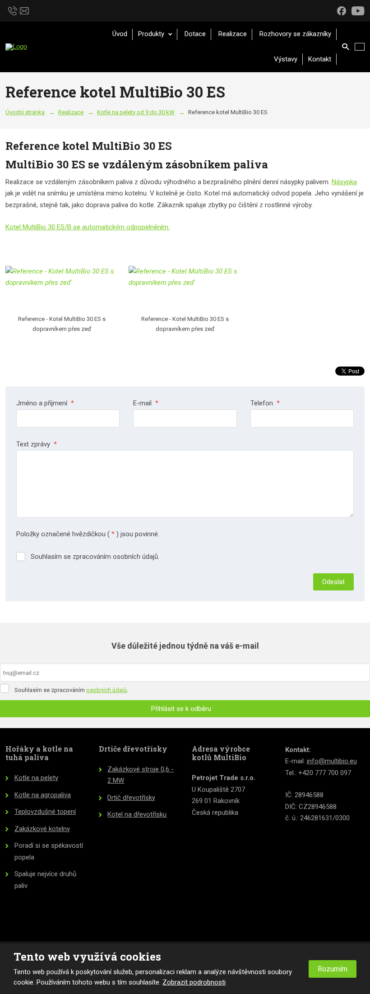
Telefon (265, 403)
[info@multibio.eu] (24, 10)
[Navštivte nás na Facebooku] (341, 10)
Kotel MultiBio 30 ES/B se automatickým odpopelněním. (87, 227)
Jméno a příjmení (45, 403)
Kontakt (319, 59)
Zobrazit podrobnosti (194, 982)
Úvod (119, 34)
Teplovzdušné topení (45, 812)
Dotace (195, 34)
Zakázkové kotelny (42, 829)
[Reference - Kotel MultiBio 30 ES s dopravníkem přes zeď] (61, 288)
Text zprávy (36, 444)
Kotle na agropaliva (42, 795)
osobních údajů (106, 690)
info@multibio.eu (332, 761)
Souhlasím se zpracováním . (71, 690)
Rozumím (332, 969)
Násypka (344, 182)
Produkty (152, 34)
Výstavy (285, 59)
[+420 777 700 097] (12, 10)
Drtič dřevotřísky (131, 798)
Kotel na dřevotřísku (136, 814)
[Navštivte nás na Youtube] (358, 10)
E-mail (145, 403)
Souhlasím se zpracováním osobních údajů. (95, 557)
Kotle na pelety (36, 778)
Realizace (232, 34)
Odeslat (333, 582)
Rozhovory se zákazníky (295, 34)
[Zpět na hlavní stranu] (46, 47)
